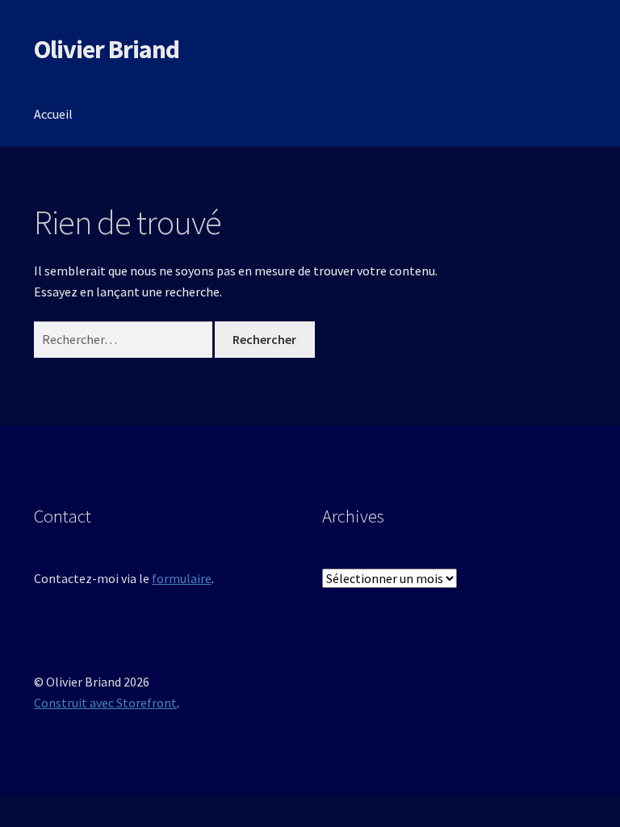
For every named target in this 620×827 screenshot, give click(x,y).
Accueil (53, 114)
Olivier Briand (106, 49)
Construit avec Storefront (105, 703)
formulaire (182, 578)
